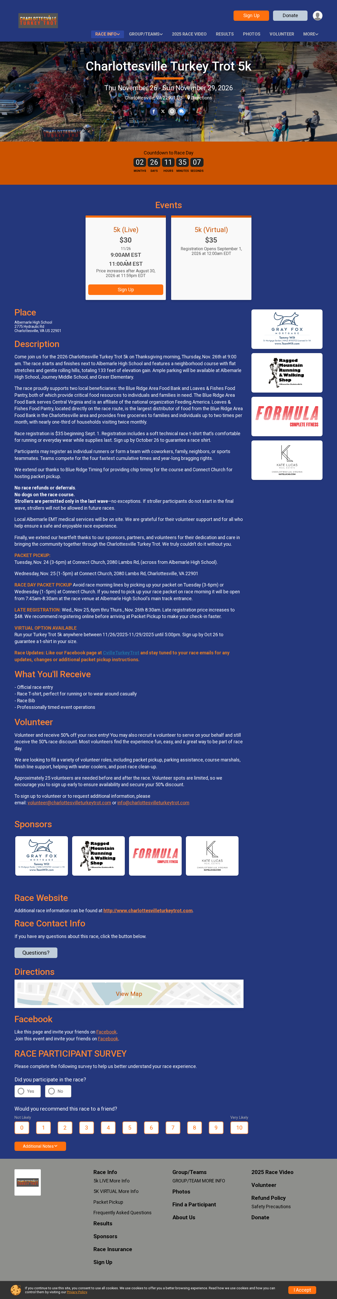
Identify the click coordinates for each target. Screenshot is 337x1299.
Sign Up (251, 15)
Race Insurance (112, 1249)
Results (225, 34)
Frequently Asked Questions (122, 1212)
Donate (290, 15)
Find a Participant (194, 1205)
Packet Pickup (108, 1202)
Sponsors (105, 1236)
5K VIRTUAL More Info (115, 1191)
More (309, 34)
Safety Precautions (271, 1206)
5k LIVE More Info (111, 1180)
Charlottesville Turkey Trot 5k (168, 66)
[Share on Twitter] (163, 111)
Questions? (35, 953)
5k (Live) (125, 230)
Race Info (106, 34)
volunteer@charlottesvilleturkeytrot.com (69, 802)
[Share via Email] (172, 111)
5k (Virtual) (211, 230)
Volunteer (282, 34)
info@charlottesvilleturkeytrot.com (153, 802)
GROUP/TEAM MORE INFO (198, 1180)
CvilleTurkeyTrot (121, 652)
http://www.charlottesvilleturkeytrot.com (147, 910)
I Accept (302, 1290)
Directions (201, 98)
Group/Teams (144, 34)
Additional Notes (38, 1146)
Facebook (106, 1032)
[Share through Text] (181, 111)
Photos (251, 34)
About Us (183, 1218)
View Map (129, 993)
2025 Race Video (189, 34)
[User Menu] (318, 16)
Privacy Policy (77, 1292)
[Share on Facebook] (153, 111)
